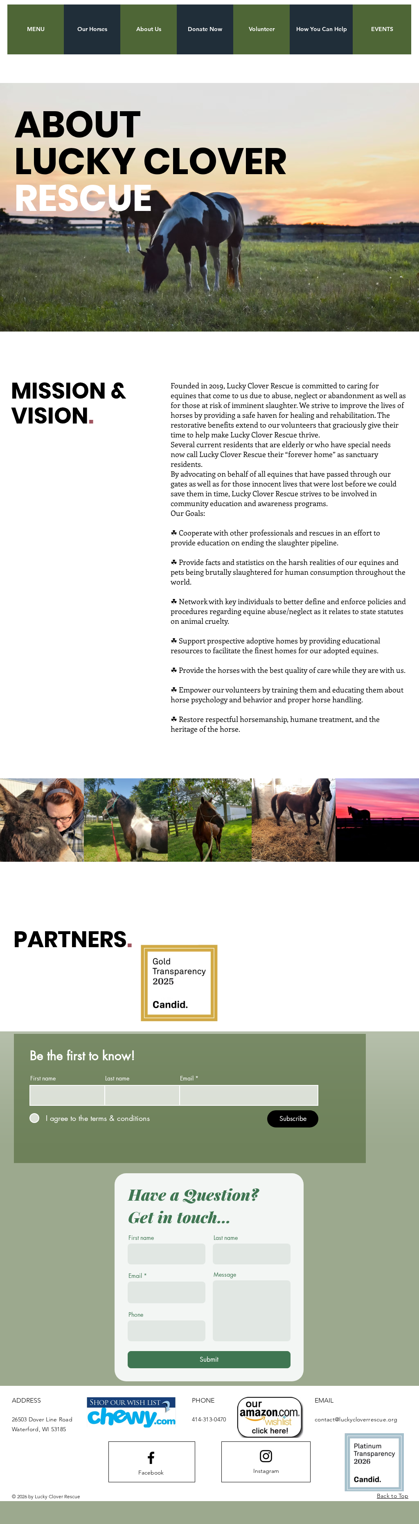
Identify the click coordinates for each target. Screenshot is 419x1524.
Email (187, 1078)
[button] (35, 29)
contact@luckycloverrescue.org (356, 1419)
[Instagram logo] (266, 1456)
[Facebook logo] (151, 1458)
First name (43, 1078)
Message (225, 1274)
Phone (135, 1315)
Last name (117, 1078)
